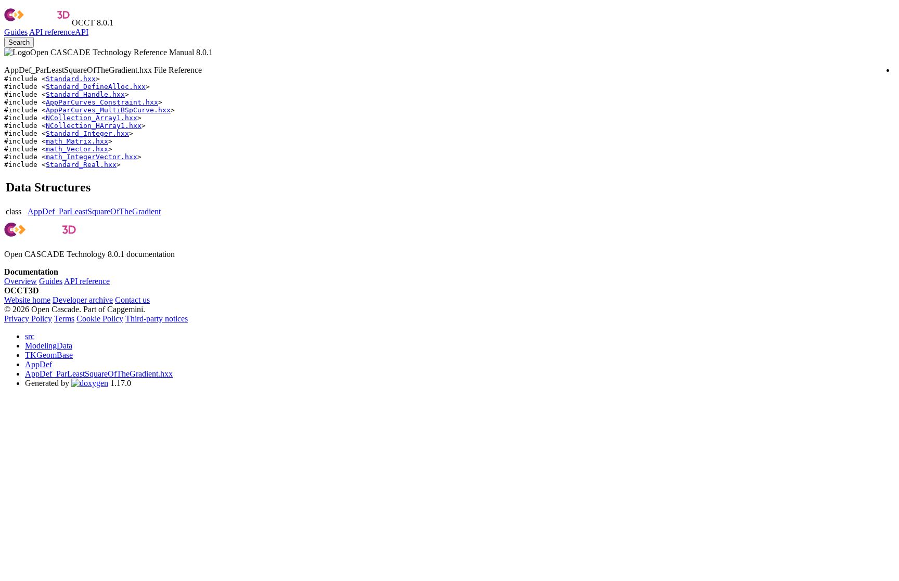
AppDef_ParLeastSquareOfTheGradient (94, 211)
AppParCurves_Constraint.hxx (102, 102)
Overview (20, 281)
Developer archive (83, 299)
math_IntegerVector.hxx (91, 157)
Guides (16, 32)
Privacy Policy (28, 318)
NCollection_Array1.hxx (91, 118)
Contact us (132, 299)
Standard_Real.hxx (81, 165)
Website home (27, 299)
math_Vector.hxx (77, 149)
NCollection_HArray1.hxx (94, 126)
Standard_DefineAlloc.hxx (96, 87)
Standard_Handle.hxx (85, 94)
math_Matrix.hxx (77, 141)
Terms (64, 318)
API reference (87, 281)
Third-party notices (156, 318)
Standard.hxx (71, 79)
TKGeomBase (49, 355)
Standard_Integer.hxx (87, 133)
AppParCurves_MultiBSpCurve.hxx (108, 110)
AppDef (38, 364)
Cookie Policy (99, 318)
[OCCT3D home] (37, 22)
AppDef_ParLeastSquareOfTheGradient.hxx (99, 373)
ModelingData (48, 345)
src (29, 336)
